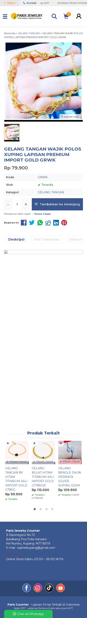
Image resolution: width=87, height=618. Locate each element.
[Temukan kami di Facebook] (27, 591)
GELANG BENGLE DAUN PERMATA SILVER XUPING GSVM (69, 476)
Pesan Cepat (18, 461)
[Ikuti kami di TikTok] (49, 591)
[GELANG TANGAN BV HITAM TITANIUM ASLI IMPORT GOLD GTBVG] (17, 452)
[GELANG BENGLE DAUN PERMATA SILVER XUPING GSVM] (70, 452)
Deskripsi (16, 239)
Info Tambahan (47, 239)
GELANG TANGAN (51, 192)
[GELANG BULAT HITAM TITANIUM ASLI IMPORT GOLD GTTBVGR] (43, 452)
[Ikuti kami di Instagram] (38, 591)
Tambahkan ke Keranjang (59, 204)
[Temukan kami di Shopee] (60, 591)
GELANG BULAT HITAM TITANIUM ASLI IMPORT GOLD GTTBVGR (43, 476)
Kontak (31, 2)
